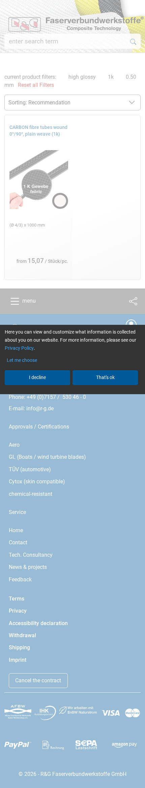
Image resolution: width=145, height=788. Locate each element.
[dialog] (72, 394)
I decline (37, 377)
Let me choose (22, 360)
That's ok (105, 377)
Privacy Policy (19, 348)
